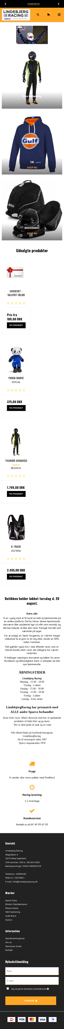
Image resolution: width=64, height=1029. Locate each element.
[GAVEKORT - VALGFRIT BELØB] (16, 272)
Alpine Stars (11, 900)
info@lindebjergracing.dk (25, 881)
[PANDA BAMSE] (16, 359)
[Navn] (32, 971)
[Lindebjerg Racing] (16, 15)
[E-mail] (32, 980)
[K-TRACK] (16, 528)
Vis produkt (16, 325)
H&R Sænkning (12, 912)
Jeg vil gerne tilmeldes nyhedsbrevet (32, 988)
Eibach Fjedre (11, 908)
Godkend (29, 1000)
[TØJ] (32, 144)
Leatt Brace (10, 915)
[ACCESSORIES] (32, 210)
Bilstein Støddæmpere (16, 904)
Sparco (8, 919)
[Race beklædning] (32, 78)
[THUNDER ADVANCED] (16, 442)
